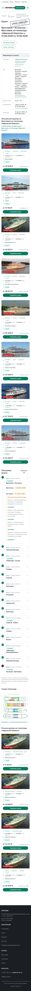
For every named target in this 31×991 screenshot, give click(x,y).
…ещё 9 (7, 403)
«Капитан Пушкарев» (10, 367)
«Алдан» (7, 200)
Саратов (7, 870)
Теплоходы (4, 959)
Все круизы (4, 954)
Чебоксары (7, 751)
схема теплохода (19, 64)
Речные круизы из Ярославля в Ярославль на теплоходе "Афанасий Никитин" (13, 128)
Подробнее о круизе (15, 170)
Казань (15, 401)
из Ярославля (11, 15)
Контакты (17, 2)
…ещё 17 (7, 153)
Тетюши (15, 443)
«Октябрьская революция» (12, 284)
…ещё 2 (7, 361)
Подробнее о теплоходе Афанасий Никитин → (15, 722)
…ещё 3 (7, 236)
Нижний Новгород (17, 751)
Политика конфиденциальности (10, 945)
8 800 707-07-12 (17, 972)
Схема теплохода (8, 47)
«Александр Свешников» (11, 409)
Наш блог (24, 2)
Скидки (7, 162)
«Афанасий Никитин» (21, 59)
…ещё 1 (7, 195)
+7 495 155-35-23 (6, 972)
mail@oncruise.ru (6, 976)
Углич (14, 192)
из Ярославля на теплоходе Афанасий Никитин (22, 15)
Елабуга (15, 318)
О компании (4, 2)
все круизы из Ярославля (21, 108)
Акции (11, 2)
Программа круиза (9, 42)
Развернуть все (24, 471)
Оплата (3, 963)
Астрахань (15, 151)
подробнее (11, 507)
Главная (3, 16)
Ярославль (7, 151)
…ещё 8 (7, 320)
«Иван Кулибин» (9, 159)
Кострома (19, 791)
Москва (15, 234)
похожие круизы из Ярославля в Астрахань (21, 96)
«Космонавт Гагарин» (10, 326)
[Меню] (28, 8)
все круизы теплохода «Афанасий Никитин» (20, 62)
